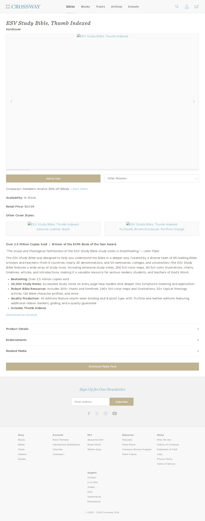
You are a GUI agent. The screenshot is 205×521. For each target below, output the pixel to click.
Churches (57, 449)
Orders (91, 487)
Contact (91, 477)
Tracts (100, 6)
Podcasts (127, 440)
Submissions (94, 497)
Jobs (159, 454)
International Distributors (66, 444)
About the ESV (95, 440)
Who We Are (164, 440)
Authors (22, 454)
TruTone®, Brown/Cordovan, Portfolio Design (152, 229)
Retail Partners (61, 440)
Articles (116, 6)
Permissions (93, 501)
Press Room (128, 444)
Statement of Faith (167, 449)
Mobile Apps (94, 449)
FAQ (89, 492)
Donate (133, 6)
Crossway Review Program (137, 449)
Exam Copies (129, 454)
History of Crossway (168, 444)
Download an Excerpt (21, 314)
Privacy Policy (165, 459)
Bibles (70, 6)
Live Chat (92, 482)
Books (85, 6)
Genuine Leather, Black (53, 229)
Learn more (79, 189)
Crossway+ (59, 454)
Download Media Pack (102, 366)
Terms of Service (166, 464)
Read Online (94, 444)
